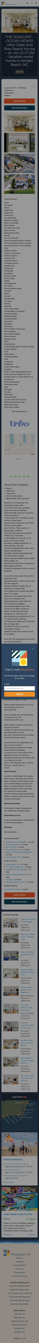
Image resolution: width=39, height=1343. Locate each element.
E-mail (6, 684)
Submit (19, 694)
